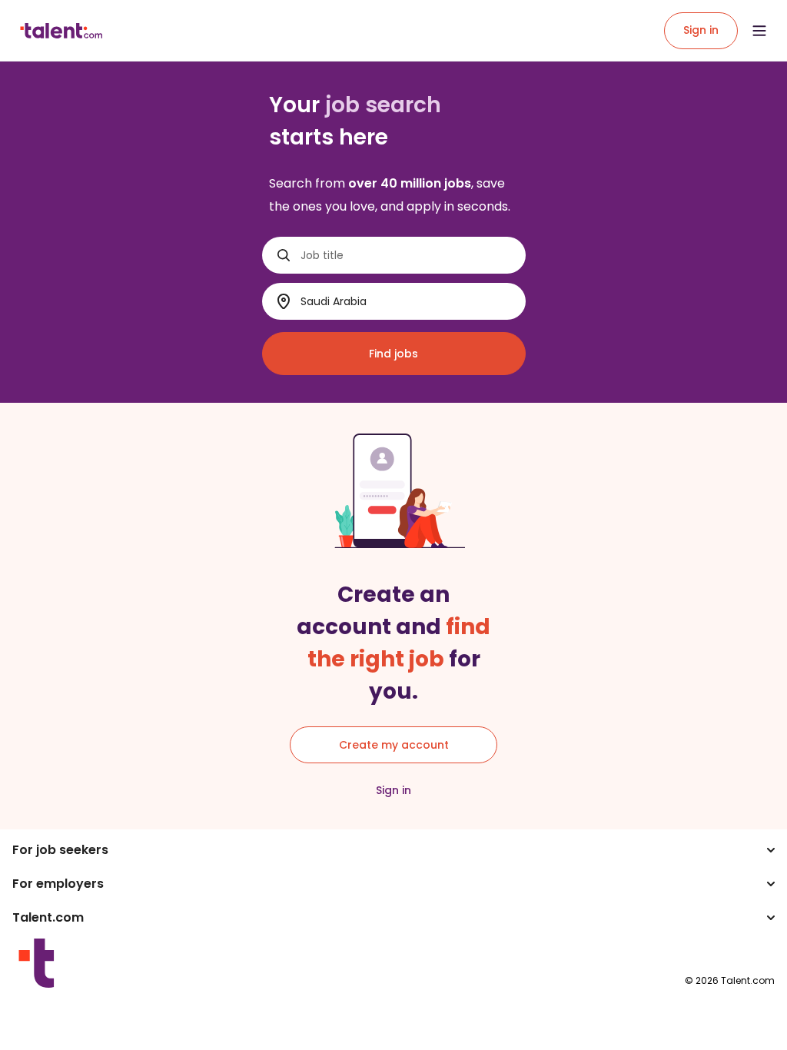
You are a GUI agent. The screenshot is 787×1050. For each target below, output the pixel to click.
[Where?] (283, 301)
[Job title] (283, 255)
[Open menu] (759, 31)
